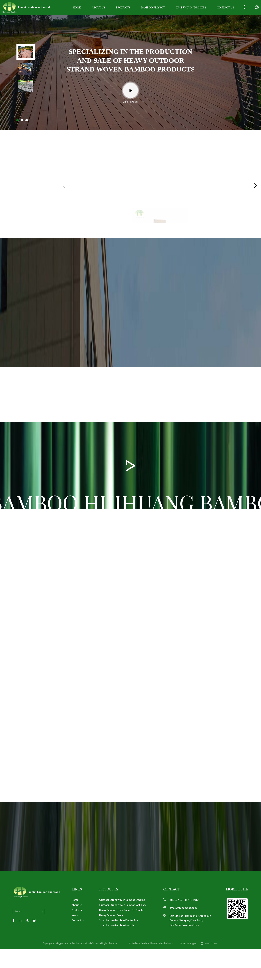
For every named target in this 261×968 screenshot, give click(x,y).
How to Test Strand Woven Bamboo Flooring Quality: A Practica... (205, 747)
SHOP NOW (162, 591)
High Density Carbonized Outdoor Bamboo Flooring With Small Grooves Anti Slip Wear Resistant (220, 214)
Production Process (191, 7)
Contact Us (225, 7)
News (75, 915)
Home (77, 7)
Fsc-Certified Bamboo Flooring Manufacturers (150, 943)
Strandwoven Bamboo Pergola (116, 925)
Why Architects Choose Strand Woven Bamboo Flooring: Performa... (129, 747)
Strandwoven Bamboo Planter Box (118, 920)
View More (149, 327)
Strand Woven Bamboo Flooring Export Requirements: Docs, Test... (52, 747)
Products (123, 7)
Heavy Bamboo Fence (111, 915)
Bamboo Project (153, 7)
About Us (98, 7)
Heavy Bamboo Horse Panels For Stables (121, 910)
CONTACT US (226, 663)
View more (19, 198)
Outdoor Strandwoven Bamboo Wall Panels (123, 905)
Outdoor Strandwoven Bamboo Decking (122, 900)
